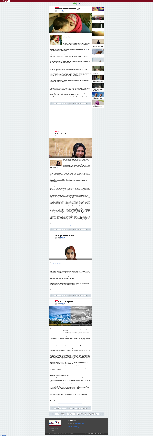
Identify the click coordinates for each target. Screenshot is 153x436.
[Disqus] (70, 118)
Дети (86, 49)
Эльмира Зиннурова (62, 10)
